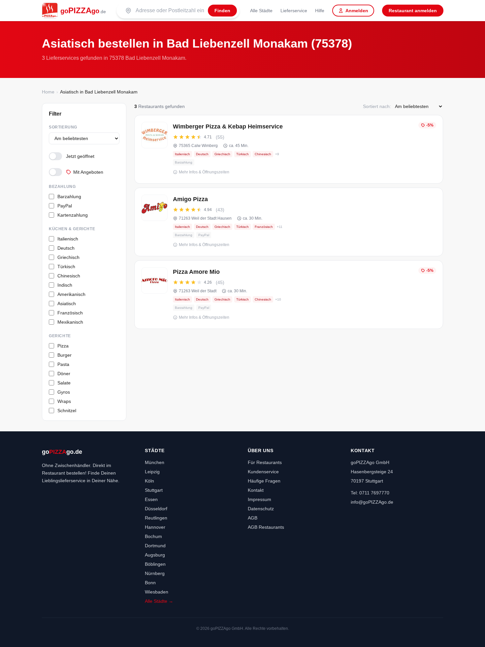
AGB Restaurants (266, 527)
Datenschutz (261, 508)
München (154, 462)
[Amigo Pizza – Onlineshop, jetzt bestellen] (289, 222)
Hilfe (319, 10)
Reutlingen (156, 518)
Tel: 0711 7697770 (370, 492)
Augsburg (155, 554)
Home (48, 91)
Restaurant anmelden (413, 10)
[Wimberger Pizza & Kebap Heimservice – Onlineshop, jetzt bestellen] (289, 149)
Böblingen (155, 564)
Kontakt (256, 490)
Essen (151, 499)
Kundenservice (263, 471)
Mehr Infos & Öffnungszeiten (204, 172)
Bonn (150, 582)
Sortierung (63, 127)
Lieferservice (293, 10)
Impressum (259, 499)
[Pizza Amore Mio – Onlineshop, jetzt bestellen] (289, 295)
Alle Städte (261, 10)
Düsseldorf (156, 508)
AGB (252, 518)
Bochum (153, 536)
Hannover (155, 527)
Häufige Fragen (264, 481)
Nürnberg (155, 573)
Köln (149, 481)
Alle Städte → (159, 601)
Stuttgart (154, 490)
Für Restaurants (265, 462)
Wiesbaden (156, 591)
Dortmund (155, 545)
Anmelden (356, 10)
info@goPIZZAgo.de (372, 502)
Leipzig (152, 471)
